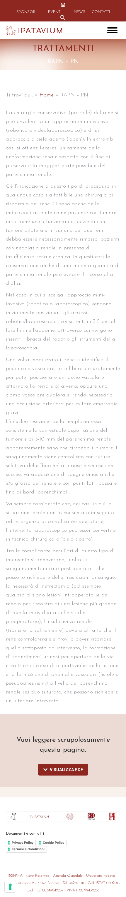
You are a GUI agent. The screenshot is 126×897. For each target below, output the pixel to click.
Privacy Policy (22, 843)
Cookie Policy (53, 843)
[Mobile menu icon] (112, 30)
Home (47, 95)
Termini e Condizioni (28, 849)
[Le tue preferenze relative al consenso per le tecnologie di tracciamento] (10, 886)
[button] (63, 18)
